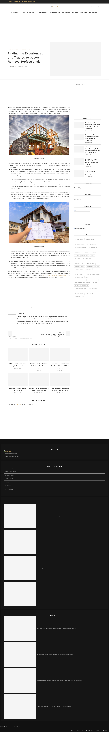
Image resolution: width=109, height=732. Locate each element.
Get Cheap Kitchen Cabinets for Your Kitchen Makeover (51, 568)
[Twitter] (95, 7)
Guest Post (17, 1)
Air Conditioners (90, 239)
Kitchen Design (9, 489)
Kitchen (87, 277)
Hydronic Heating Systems (93, 274)
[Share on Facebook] (42, 308)
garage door (84, 255)
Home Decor (14, 13)
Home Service (8, 493)
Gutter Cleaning (79, 263)
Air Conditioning (79, 241)
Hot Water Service (90, 271)
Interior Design (42, 13)
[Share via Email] (46, 308)
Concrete (77, 250)
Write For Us (89, 731)
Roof (76, 290)
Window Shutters (79, 296)
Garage (77, 255)
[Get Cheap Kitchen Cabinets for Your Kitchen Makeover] (20, 568)
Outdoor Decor (55, 13)
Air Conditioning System (92, 241)
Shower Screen (89, 293)
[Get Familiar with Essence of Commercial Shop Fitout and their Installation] (79, 125)
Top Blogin (12, 66)
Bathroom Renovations (80, 247)
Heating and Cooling (10, 471)
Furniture (93, 252)
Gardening (83, 13)
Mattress (95, 280)
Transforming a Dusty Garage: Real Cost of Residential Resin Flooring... (60, 366)
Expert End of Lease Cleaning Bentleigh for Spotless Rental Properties (92, 137)
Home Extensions (90, 263)
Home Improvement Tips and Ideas (83, 269)
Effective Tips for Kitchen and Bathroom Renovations (92, 173)
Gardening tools (87, 258)
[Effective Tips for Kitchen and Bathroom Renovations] (79, 173)
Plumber (95, 282)
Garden (92, 255)
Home (10, 1)
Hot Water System (79, 274)
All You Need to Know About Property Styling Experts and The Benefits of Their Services (93, 149)
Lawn (88, 280)
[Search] (100, 13)
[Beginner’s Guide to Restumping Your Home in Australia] (39, 379)
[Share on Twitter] (43, 308)
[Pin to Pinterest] (45, 308)
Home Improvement (28, 13)
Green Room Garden (92, 261)
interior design (79, 277)
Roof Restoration (93, 290)
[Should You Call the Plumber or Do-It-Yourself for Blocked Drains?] (39, 354)
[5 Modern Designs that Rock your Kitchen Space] (20, 516)
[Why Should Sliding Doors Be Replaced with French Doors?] (60, 379)
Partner (24, 1)
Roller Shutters (93, 288)
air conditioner (79, 239)
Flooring (86, 252)
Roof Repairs (83, 290)
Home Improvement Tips (93, 266)
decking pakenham (87, 250)
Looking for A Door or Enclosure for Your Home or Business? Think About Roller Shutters (59, 542)
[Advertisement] (54, 27)
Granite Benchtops (79, 261)
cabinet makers (93, 247)
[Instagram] (98, 7)
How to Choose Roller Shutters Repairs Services (49, 594)
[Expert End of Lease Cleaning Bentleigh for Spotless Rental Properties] (79, 137)
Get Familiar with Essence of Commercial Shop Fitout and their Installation (92, 125)
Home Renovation (79, 271)
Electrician (78, 252)
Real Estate (66, 13)
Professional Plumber (80, 288)
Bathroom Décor (9, 475)
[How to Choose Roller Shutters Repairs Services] (20, 594)
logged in (18, 404)
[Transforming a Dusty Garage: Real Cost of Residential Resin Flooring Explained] (60, 354)
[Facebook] (92, 7)
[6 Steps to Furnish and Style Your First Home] (18, 379)
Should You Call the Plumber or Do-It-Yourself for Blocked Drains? (39, 366)
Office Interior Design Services (82, 282)
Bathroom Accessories (92, 244)
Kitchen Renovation (80, 280)
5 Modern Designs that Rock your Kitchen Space (49, 516)
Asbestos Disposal (79, 244)
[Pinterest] (100, 7)
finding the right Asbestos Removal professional (54, 275)
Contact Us (31, 1)
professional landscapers (81, 285)
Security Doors (79, 293)
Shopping (75, 13)
